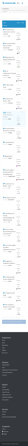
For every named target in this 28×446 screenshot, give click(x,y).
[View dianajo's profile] (16, 165)
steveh (19, 94)
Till (9, 188)
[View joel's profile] (17, 53)
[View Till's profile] (17, 193)
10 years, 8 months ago (18, 161)
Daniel (9, 251)
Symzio (4, 414)
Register (4, 350)
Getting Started (5, 365)
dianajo (10, 158)
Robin (9, 63)
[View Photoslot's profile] (16, 108)
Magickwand (8, 156)
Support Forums (6, 392)
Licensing (4, 375)
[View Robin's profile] (17, 124)
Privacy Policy (5, 399)
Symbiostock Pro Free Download (9, 370)
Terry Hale (20, 80)
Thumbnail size (9, 142)
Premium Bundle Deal (7, 372)
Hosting (4, 412)
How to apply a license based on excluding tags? (8, 172)
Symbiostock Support (20, 10)
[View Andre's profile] (17, 39)
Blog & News (5, 345)
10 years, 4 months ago (18, 63)
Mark (9, 77)
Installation (5, 8)
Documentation (5, 389)
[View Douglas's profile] (16, 138)
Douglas (10, 132)
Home (9, 10)
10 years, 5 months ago (18, 90)
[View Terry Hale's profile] (16, 80)
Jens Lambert (11, 199)
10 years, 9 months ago (18, 189)
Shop (3, 367)
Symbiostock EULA (6, 394)
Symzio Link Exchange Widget (9, 417)
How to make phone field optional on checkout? (9, 232)
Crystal (9, 89)
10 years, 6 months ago (18, 134)
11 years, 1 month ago (18, 310)
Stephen (10, 144)
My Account (4, 352)
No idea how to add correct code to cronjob (9, 32)
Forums (13, 10)
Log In (3, 347)
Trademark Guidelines (7, 397)
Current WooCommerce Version (7, 115)
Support (4, 387)
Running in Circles (10, 197)
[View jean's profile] (17, 66)
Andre (19, 39)
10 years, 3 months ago (18, 35)
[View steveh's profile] (16, 94)
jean (19, 66)
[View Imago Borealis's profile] (16, 179)
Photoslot (10, 50)
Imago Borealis (11, 176)
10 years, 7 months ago (18, 147)
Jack (9, 36)
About (3, 342)
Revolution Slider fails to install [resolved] (9, 46)
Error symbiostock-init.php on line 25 (9, 73)
